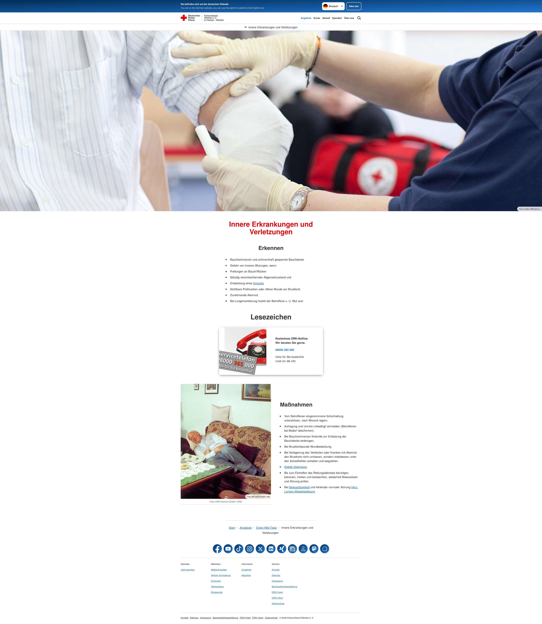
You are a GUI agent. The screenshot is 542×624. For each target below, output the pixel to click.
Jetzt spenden (188, 569)
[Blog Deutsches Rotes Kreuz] (292, 548)
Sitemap (276, 575)
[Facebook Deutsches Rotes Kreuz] (217, 548)
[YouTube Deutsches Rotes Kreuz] (228, 548)
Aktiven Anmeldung (221, 575)
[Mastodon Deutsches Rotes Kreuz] (313, 548)
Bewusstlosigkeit (299, 487)
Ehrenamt (216, 581)
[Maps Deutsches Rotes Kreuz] (303, 548)
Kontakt (275, 569)
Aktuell (326, 18)
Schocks (258, 283)
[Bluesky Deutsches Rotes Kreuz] (324, 548)
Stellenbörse (217, 586)
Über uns (349, 18)
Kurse (317, 18)
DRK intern (277, 597)
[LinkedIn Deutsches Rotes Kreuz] (271, 548)
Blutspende (216, 592)
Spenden (337, 18)
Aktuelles (246, 575)
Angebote (306, 18)
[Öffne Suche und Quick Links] (359, 18)
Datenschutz (278, 603)
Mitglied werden (219, 569)
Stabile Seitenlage (295, 467)
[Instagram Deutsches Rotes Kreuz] (249, 548)
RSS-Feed (277, 592)
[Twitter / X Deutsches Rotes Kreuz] (260, 548)
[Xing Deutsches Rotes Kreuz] (281, 548)
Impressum (277, 581)
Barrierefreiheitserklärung (284, 586)
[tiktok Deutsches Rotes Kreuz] (238, 548)
